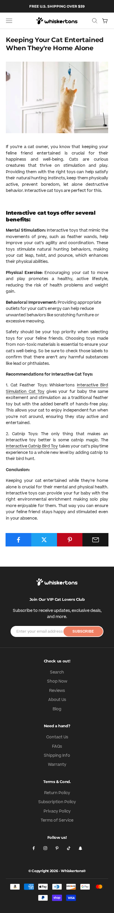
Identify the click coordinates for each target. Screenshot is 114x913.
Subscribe (83, 631)
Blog (57, 709)
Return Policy (57, 793)
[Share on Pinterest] (70, 539)
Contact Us (57, 737)
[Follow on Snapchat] (80, 848)
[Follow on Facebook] (33, 848)
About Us (57, 700)
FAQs (57, 746)
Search (57, 672)
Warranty (57, 765)
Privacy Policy (57, 811)
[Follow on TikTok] (68, 848)
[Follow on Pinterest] (57, 848)
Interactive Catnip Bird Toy (32, 446)
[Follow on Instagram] (45, 848)
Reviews (57, 691)
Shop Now (57, 681)
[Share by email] (95, 539)
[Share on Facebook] (18, 539)
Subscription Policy (57, 802)
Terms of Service (57, 820)
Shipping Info (57, 755)
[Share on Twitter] (44, 539)
